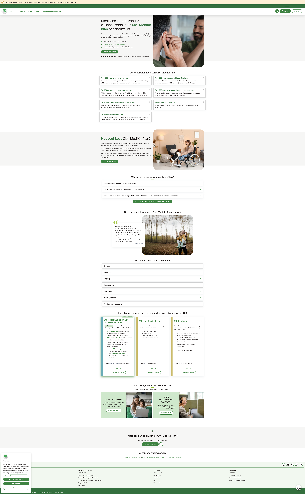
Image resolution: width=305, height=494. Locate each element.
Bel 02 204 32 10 (166, 413)
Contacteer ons (82, 473)
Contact (4, 6)
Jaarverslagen (157, 473)
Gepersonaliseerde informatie (237, 480)
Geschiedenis (7, 480)
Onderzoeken (157, 478)
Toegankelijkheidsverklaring (31, 492)
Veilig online (81, 485)
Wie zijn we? (6, 478)
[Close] (303, 2)
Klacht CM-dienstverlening (86, 475)
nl (301, 6)
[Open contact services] (298, 487)
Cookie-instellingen (16, 488)
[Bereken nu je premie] (161, 444)
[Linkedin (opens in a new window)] (287, 464)
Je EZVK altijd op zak (235, 475)
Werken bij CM (7, 485)
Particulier (287, 6)
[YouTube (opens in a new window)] (301, 464)
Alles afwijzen (16, 483)
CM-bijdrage (6, 473)
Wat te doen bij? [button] (26, 11)
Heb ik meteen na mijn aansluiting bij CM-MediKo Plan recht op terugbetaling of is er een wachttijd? (141, 196)
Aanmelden (232, 473)
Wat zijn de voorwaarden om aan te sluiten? (120, 183)
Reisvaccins (108, 291)
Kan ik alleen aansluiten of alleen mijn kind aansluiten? (124, 189)
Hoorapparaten (109, 285)
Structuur (5, 483)
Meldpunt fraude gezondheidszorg (88, 478)
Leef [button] (38, 11)
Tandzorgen (108, 272)
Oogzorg (107, 279)
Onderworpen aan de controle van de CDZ (53, 492)
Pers (154, 480)
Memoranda (157, 483)
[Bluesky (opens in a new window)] (292, 464)
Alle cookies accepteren (16, 479)
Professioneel (294, 6)
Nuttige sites (157, 475)
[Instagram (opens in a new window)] (296, 464)
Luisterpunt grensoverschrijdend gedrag (90, 480)
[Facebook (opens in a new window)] (283, 464)
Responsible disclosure (85, 483)
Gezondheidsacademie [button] (52, 11)
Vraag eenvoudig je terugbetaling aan (114, 44)
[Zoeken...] (277, 11)
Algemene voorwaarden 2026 (132, 457)
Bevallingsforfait (110, 298)
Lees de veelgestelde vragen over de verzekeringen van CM (152, 201)
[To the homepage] (4, 11)
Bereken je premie (118, 372)
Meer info (73, 2)
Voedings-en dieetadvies (113, 304)
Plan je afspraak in (113, 410)
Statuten (5, 475)
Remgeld (107, 266)
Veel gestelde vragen (235, 478)
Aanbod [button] (13, 11)
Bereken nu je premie (109, 51)
